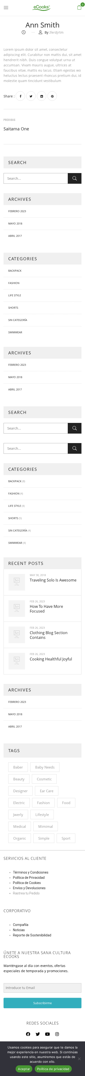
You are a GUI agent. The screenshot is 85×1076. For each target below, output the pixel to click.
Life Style (14, 295)
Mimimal (45, 826)
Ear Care (46, 790)
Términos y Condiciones (30, 872)
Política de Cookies (27, 883)
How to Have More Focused (46, 609)
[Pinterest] (52, 96)
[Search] (74, 178)
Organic (19, 838)
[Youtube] (47, 1034)
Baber (18, 767)
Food (66, 802)
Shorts (13, 307)
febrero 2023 (17, 211)
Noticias (19, 930)
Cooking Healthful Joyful (51, 659)
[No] (79, 1058)
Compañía (20, 925)
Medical (19, 826)
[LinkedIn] (41, 96)
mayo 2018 (15, 223)
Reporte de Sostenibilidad (32, 935)
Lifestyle (42, 814)
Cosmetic (44, 779)
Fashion (13, 283)
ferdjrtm (57, 32)
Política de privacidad (53, 1069)
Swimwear (15, 332)
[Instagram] (57, 1034)
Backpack (14, 270)
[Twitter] (31, 96)
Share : (9, 96)
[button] (79, 7)
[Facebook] (20, 96)
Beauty (19, 779)
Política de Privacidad (29, 877)
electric (19, 802)
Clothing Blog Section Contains (49, 635)
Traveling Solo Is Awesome (53, 580)
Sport (66, 838)
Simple (43, 838)
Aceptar (24, 1069)
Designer (20, 790)
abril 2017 (15, 236)
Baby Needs (45, 767)
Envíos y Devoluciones (29, 888)
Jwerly (18, 814)
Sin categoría (17, 320)
